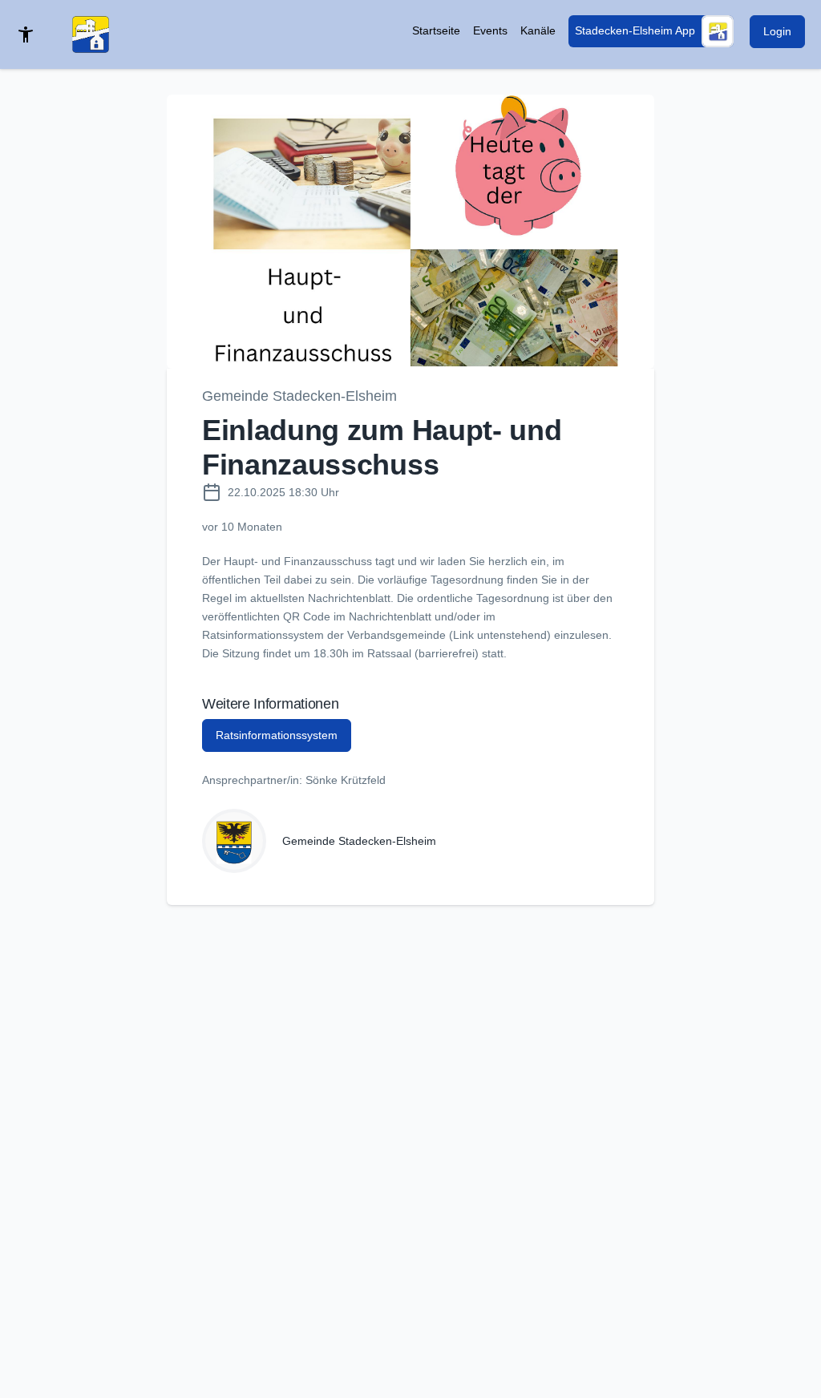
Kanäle (538, 30)
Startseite (436, 30)
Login (777, 31)
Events (490, 30)
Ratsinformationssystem (277, 735)
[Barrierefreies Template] (25, 34)
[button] (410, 232)
